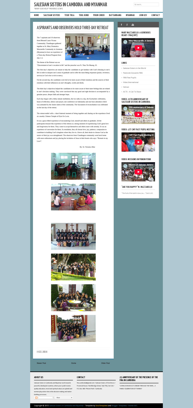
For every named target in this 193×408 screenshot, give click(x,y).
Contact (155, 15)
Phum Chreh (99, 15)
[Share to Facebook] (44, 352)
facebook (121, 24)
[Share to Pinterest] (46, 352)
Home (36, 15)
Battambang (115, 15)
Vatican (126, 87)
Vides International (130, 82)
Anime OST (132, 406)
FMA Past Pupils (129, 78)
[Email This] (38, 352)
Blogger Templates (119, 406)
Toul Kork (84, 15)
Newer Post (41, 363)
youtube (132, 24)
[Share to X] (42, 352)
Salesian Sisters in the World (134, 68)
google (127, 24)
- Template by (96, 406)
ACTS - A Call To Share (132, 92)
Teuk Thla (69, 15)
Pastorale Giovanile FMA (133, 73)
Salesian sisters (51, 15)
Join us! (143, 15)
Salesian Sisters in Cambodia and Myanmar (70, 4)
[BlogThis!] (40, 352)
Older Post (105, 363)
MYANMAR (130, 15)
